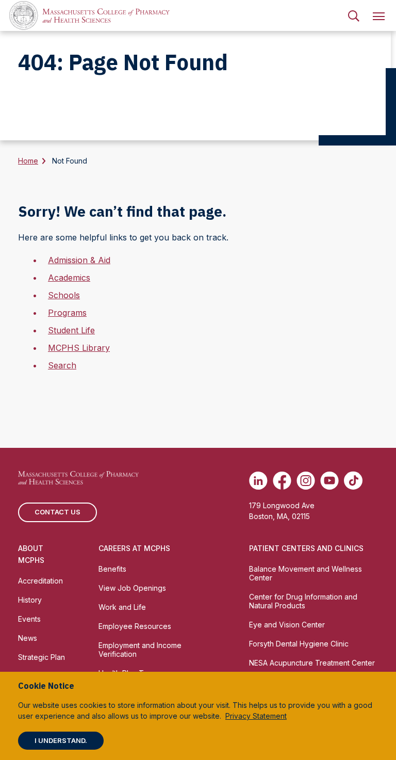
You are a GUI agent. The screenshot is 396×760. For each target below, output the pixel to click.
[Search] (353, 15)
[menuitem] (353, 15)
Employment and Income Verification (140, 649)
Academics (69, 277)
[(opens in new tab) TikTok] (353, 480)
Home (28, 160)
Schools (64, 295)
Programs (67, 313)
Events (29, 619)
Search (62, 365)
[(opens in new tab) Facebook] (282, 480)
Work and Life (122, 607)
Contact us (57, 512)
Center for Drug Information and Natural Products (303, 601)
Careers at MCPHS (134, 548)
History (30, 599)
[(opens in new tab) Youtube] (329, 480)
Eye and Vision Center (287, 624)
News (27, 638)
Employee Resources (134, 626)
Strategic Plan (41, 657)
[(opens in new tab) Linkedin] (258, 480)
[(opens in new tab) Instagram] (305, 480)
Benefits (112, 568)
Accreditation (40, 580)
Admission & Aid (79, 260)
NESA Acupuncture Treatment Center (312, 662)
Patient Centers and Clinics (306, 548)
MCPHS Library (79, 348)
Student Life (71, 330)
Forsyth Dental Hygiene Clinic (299, 643)
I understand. (61, 740)
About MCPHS (31, 554)
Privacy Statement (256, 716)
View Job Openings (132, 588)
